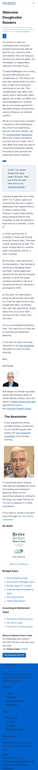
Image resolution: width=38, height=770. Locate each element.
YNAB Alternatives (16, 601)
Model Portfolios (15, 701)
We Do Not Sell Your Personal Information (18, 765)
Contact (11, 722)
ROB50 (24, 649)
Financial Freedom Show (18, 408)
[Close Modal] (4, 36)
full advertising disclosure (19, 134)
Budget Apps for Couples (19, 585)
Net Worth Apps (15, 622)
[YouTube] (6, 754)
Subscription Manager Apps (20, 582)
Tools (9, 693)
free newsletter (26, 345)
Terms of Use (23, 761)
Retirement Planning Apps (20, 619)
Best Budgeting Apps (17, 578)
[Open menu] (33, 3)
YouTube (7, 503)
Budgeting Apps (15, 729)
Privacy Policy (9, 761)
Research (11, 697)
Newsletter (12, 705)
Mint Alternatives (15, 597)
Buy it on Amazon (19, 564)
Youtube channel (16, 187)
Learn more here (24, 31)
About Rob (12, 718)
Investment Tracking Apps (20, 626)
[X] (3, 754)
